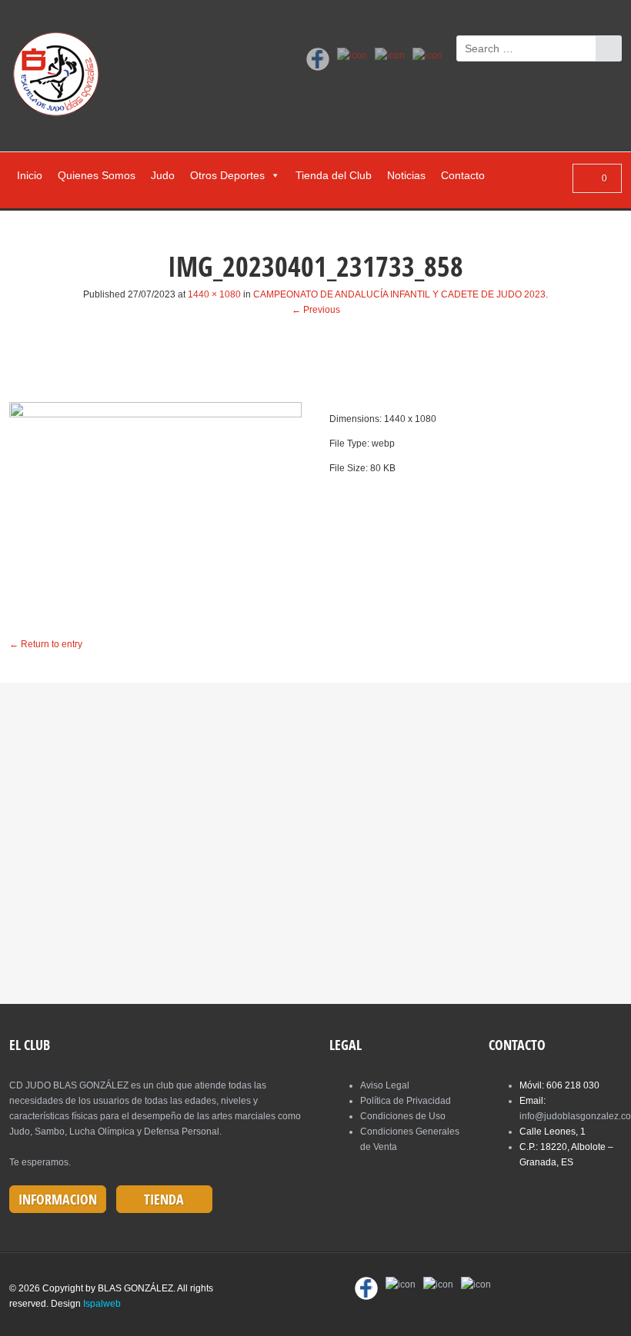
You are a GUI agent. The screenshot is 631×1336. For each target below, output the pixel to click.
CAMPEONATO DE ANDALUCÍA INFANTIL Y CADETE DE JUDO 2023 (399, 294)
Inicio (29, 175)
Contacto (463, 175)
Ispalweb (102, 1303)
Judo (163, 175)
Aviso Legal (384, 1085)
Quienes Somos (96, 175)
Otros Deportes (227, 175)
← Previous (316, 309)
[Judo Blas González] (61, 77)
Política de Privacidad (405, 1100)
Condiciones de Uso (403, 1116)
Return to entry (45, 644)
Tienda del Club (333, 175)
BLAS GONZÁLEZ (135, 1288)
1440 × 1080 (214, 294)
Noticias (406, 175)
